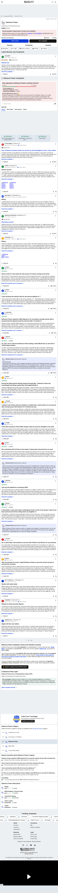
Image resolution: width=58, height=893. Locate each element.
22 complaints (38, 33)
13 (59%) (11, 91)
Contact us (16, 827)
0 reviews (29, 33)
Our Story (16, 825)
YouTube (31, 845)
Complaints (29, 45)
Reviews (10, 45)
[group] (4, 48)
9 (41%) (11, 89)
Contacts (48, 45)
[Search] (27, 103)
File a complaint (43, 40)
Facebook (23, 845)
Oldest (25, 109)
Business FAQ (17, 834)
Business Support (18, 836)
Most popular (18, 109)
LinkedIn (35, 845)
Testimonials (17, 829)
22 (8, 88)
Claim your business (18, 838)
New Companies (27, 841)
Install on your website (28, 721)
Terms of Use (33, 834)
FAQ (31, 825)
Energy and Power (37, 728)
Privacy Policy (33, 836)
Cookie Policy (33, 838)
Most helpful (10, 109)
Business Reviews (36, 841)
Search (52, 2)
